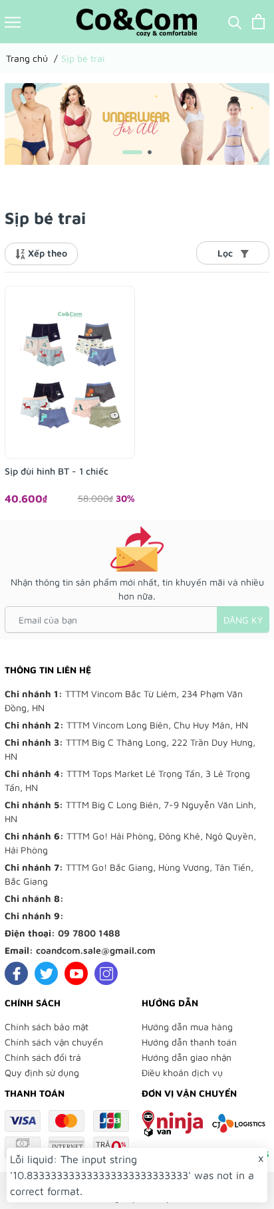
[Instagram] (106, 973)
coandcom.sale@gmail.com (96, 950)
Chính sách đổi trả (43, 1057)
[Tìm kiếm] (235, 22)
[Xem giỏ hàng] (258, 21)
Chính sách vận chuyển (54, 1041)
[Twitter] (46, 973)
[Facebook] (16, 973)
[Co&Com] (137, 22)
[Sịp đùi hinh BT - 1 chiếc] (70, 372)
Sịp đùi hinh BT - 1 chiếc (56, 471)
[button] (132, 152)
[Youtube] (76, 973)
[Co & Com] (137, 122)
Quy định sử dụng (42, 1072)
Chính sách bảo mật (46, 1026)
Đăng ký (243, 619)
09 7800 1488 (89, 932)
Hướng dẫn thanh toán (189, 1041)
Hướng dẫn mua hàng (187, 1026)
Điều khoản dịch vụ (182, 1072)
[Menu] (13, 21)
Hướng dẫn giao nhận (186, 1057)
